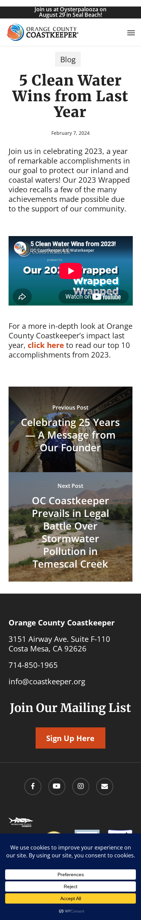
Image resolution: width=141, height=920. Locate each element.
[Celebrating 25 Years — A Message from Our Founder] (71, 429)
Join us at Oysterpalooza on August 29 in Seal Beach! (70, 11)
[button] (131, 32)
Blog (68, 59)
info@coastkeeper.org (47, 681)
